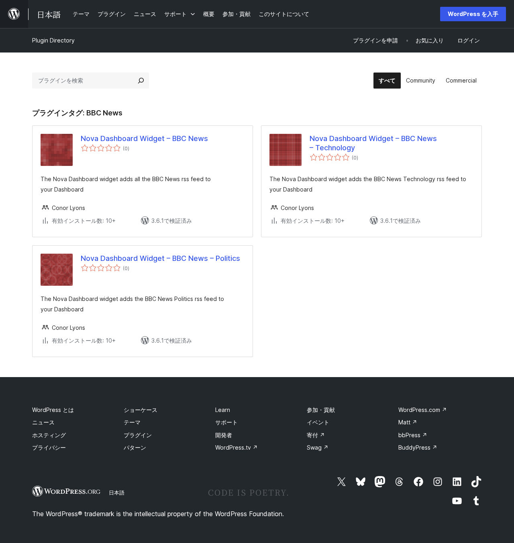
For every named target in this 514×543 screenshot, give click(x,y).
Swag (317, 447)
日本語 (116, 492)
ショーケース (140, 409)
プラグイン (138, 435)
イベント (318, 422)
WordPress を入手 (473, 13)
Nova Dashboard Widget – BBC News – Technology (373, 143)
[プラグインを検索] (141, 81)
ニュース (43, 422)
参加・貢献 (321, 409)
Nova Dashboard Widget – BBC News (144, 138)
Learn (222, 409)
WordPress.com (422, 409)
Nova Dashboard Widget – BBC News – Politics (160, 258)
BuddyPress (417, 447)
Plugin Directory (53, 40)
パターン (135, 447)
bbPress (412, 435)
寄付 (316, 435)
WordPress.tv (236, 447)
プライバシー (49, 447)
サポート (226, 422)
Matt (407, 422)
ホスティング (49, 435)
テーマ (132, 422)
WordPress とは (53, 409)
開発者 (223, 435)
